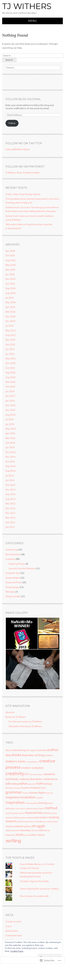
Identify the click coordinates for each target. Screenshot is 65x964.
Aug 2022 (11, 335)
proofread (30, 817)
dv (56, 779)
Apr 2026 (10, 251)
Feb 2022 (10, 344)
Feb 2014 (10, 485)
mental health (38, 808)
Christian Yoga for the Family (34, 881)
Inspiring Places (17, 563)
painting (53, 813)
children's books (16, 761)
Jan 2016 (10, 400)
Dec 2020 (11, 363)
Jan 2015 (10, 447)
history (26, 793)
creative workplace (32, 767)
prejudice (22, 817)
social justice (52, 821)
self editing (40, 821)
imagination (13, 797)
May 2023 (11, 330)
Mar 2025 (10, 269)
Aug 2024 (11, 293)
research (11, 821)
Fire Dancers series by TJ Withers (25, 721)
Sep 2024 (11, 288)
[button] (22, 633)
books (17, 755)
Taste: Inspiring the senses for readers (39, 888)
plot (16, 817)
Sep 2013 (11, 494)
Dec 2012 (11, 508)
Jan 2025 (10, 274)
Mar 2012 (10, 517)
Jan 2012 (10, 527)
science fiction (30, 821)
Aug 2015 (11, 414)
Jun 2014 (10, 480)
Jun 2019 (10, 391)
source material (14, 826)
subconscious (13, 830)
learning (42, 802)
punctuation (41, 817)
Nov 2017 (10, 396)
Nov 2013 (10, 489)
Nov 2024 (10, 279)
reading (53, 817)
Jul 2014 (10, 475)
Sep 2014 (11, 466)
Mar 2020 (10, 382)
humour (49, 793)
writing (13, 841)
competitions (32, 761)
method (50, 808)
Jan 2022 (10, 349)
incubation (28, 797)
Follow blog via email (23, 99)
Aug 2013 (11, 499)
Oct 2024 (10, 283)
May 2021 (11, 358)
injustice (39, 798)
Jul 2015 (10, 419)
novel (46, 812)
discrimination (37, 774)
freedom (25, 787)
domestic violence (42, 779)
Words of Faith (13, 596)
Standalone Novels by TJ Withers (25, 726)
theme (42, 830)
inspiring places (31, 803)
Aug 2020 (11, 377)
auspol (33, 750)
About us (10, 712)
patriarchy (10, 817)
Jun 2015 (10, 424)
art (27, 750)
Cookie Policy (16, 951)
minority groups (12, 813)
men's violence (26, 808)
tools (20, 834)
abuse (9, 750)
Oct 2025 (10, 255)
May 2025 (11, 265)
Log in (9, 926)
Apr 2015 (10, 433)
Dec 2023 (11, 316)
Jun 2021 (10, 354)
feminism (10, 788)
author (53, 749)
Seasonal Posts (14, 582)
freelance (35, 787)
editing (14, 783)
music (21, 813)
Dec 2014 (11, 452)
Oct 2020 (10, 368)
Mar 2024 (10, 311)
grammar (14, 792)
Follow (12, 123)
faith (39, 783)
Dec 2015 (11, 405)
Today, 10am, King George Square (23, 194)
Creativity (10, 559)
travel (26, 835)
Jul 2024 (10, 297)
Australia (41, 750)
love (18, 808)
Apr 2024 (10, 307)
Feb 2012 (10, 522)
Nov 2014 (10, 456)
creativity (15, 773)
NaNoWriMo (34, 813)
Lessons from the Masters (22, 568)
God (43, 787)
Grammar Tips (13, 573)
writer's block (36, 834)
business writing (33, 755)
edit (8, 783)
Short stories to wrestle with (34, 896)
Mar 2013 (10, 503)
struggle (38, 826)
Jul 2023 (10, 325)
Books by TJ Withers (16, 717)
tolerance (10, 835)
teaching (25, 830)
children (49, 755)
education (32, 784)
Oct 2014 (10, 461)
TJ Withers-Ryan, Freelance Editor (23, 172)
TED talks (10, 591)
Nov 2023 (10, 321)
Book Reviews (13, 554)
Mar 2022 (10, 339)
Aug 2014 (11, 470)
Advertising (12, 549)
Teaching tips (12, 587)
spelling (27, 826)
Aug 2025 (11, 260)
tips (48, 830)
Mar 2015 (10, 438)
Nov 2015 (10, 410)
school (20, 821)
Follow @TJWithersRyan (18, 149)
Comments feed (14, 935)
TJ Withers (26, 6)
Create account (13, 921)
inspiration (15, 802)
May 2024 (11, 302)
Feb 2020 (10, 386)
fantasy (48, 783)
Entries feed (12, 931)
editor (23, 783)
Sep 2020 (11, 372)
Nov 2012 (10, 513)
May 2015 (11, 428)
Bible (8, 755)
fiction (18, 788)
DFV (27, 774)
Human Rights (13, 577)
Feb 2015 (10, 442)
